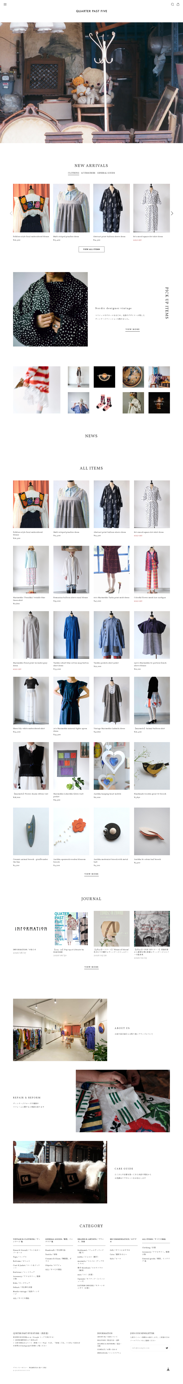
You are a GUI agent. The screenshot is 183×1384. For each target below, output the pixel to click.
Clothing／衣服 (149, 1247)
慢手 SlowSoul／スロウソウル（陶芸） (90, 1269)
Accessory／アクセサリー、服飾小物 (26, 1277)
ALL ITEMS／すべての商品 (154, 1239)
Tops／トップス (20, 1257)
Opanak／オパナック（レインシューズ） (91, 1280)
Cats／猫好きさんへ (118, 1254)
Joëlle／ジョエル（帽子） (88, 1257)
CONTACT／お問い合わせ (107, 1350)
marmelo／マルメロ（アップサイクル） (91, 1262)
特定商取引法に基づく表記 (37, 1368)
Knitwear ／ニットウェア (24, 1272)
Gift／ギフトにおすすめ (120, 1250)
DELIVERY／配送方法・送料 (108, 1340)
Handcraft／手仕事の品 (55, 1250)
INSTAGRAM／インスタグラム (109, 1353)
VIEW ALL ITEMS (91, 249)
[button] (91, 138)
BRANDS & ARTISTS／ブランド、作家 (91, 1240)
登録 (167, 1348)
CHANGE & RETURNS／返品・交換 (109, 1345)
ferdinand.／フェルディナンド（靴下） (91, 1251)
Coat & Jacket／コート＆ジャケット (26, 1266)
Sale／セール (115, 1259)
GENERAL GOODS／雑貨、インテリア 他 (59, 1240)
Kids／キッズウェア (21, 1283)
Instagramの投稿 (28, 1346)
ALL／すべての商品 (21, 1298)
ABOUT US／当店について (107, 1337)
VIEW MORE (133, 329)
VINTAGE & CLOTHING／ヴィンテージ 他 (26, 1240)
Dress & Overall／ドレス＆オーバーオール (26, 1251)
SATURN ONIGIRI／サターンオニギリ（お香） (91, 1286)
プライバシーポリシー (20, 1368)
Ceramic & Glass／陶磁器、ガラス (58, 1260)
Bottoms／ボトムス (21, 1261)
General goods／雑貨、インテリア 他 (156, 1260)
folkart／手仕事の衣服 (22, 1287)
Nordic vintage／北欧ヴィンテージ (26, 1292)
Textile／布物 (51, 1254)
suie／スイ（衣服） (86, 1275)
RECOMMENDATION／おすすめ (123, 1240)
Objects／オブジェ (53, 1265)
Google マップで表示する (43, 1337)
